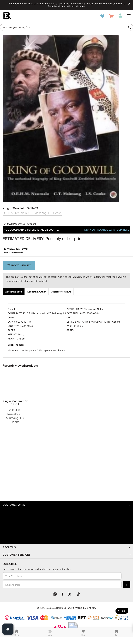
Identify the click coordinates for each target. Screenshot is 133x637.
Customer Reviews (61, 291)
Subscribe (126, 584)
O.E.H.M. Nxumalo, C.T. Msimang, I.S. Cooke (32, 213)
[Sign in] (120, 15)
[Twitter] (70, 594)
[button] (129, 16)
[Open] (7, 629)
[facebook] (62, 594)
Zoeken (129, 27)
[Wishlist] (102, 16)
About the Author (36, 291)
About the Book (13, 291)
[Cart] (111, 16)
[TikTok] (78, 594)
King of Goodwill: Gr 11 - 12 (15, 402)
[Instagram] (55, 594)
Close (129, 3)
